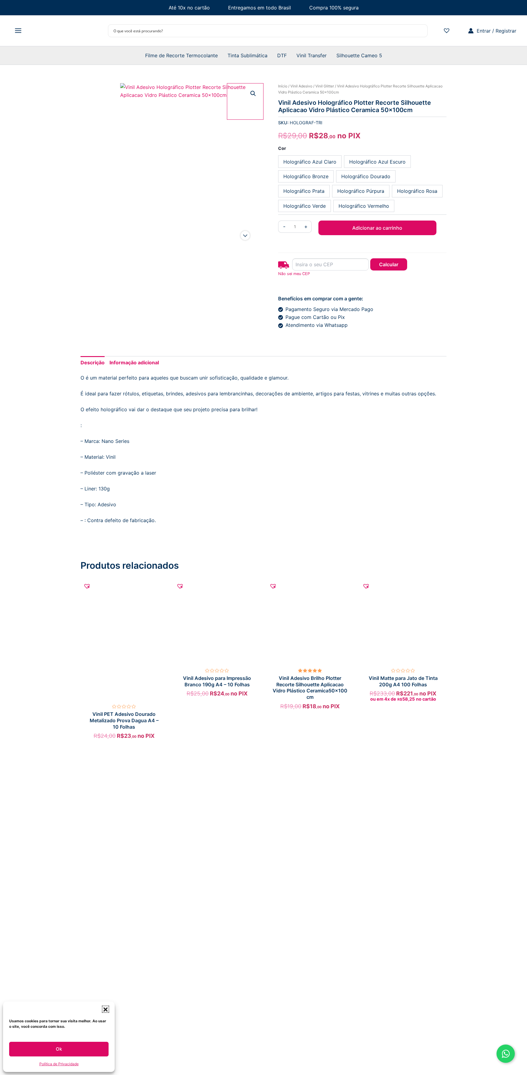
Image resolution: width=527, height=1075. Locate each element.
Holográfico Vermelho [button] (364, 206)
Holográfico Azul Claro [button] (309, 162)
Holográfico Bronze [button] (305, 176)
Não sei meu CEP (294, 273)
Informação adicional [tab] (134, 362)
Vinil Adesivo (301, 86)
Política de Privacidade (59, 1064)
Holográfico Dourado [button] (365, 176)
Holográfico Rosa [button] (417, 191)
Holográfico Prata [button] (303, 191)
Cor (282, 148)
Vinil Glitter (324, 86)
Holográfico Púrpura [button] (360, 191)
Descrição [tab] (93, 362)
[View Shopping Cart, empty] (460, 31)
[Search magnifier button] (421, 31)
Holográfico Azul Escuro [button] (377, 162)
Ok (59, 1049)
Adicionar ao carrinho (377, 228)
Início (282, 86)
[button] (105, 1009)
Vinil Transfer (311, 55)
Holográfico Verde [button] (304, 206)
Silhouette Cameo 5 (359, 55)
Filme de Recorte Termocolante (181, 55)
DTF (282, 55)
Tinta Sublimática (247, 55)
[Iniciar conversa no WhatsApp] (506, 1054)
